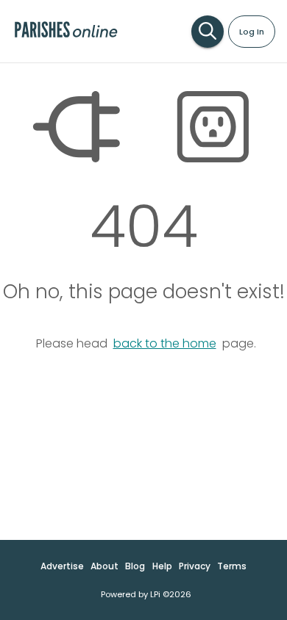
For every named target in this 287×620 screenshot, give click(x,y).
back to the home (164, 343)
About (104, 566)
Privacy (194, 566)
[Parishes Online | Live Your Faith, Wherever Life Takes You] (66, 36)
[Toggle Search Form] (207, 31)
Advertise (62, 566)
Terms (232, 566)
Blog (135, 566)
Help (162, 566)
